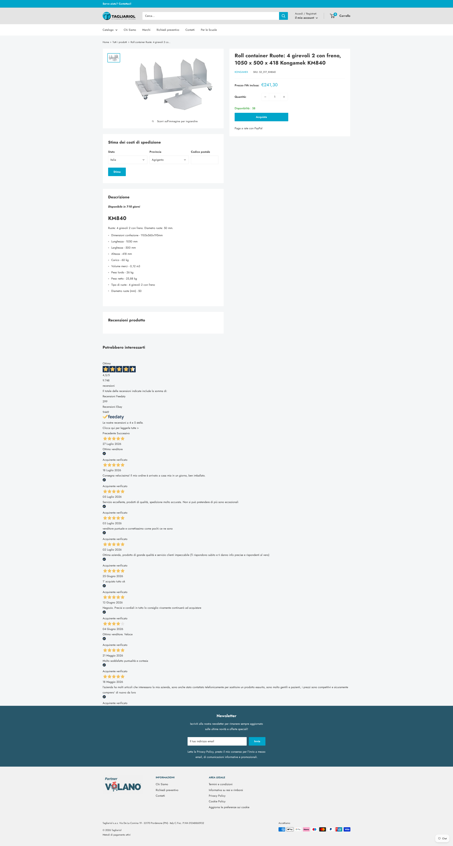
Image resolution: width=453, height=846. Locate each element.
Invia (257, 741)
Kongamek (241, 72)
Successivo (123, 433)
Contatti (190, 30)
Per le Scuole (209, 30)
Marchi (146, 30)
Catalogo (108, 30)
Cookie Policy (217, 801)
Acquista (261, 117)
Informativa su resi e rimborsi (226, 790)
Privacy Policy (205, 752)
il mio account (305, 18)
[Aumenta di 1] (284, 97)
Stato (111, 152)
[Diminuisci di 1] (265, 97)
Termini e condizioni (221, 784)
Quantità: (240, 97)
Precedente (109, 433)
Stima (117, 172)
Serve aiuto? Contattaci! (117, 4)
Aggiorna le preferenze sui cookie (229, 807)
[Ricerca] (283, 16)
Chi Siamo (130, 30)
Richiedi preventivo (168, 30)
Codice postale (200, 152)
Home (106, 42)
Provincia (155, 152)
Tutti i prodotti (120, 42)
